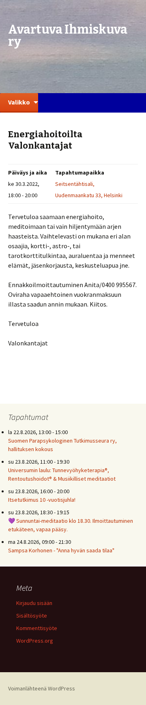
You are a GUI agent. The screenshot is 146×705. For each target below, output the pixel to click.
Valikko (19, 102)
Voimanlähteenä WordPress (41, 688)
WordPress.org (34, 640)
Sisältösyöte (31, 615)
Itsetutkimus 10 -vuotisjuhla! (41, 499)
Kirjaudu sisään (34, 603)
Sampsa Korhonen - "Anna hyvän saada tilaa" (61, 550)
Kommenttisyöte (36, 628)
